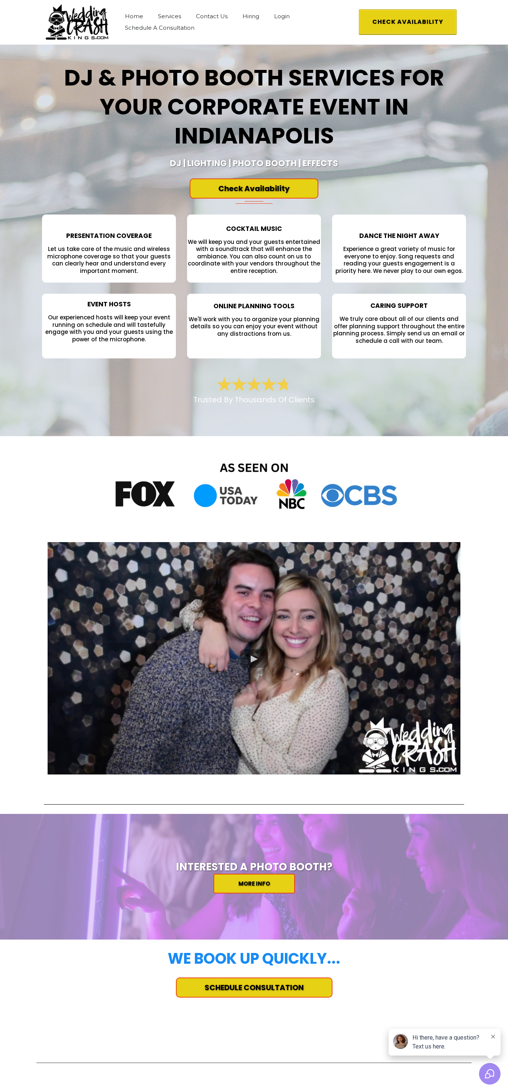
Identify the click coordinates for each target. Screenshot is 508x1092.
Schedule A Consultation (159, 27)
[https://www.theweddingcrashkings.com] (77, 21)
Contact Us (212, 16)
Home (134, 16)
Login (282, 16)
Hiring (250, 16)
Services (169, 16)
